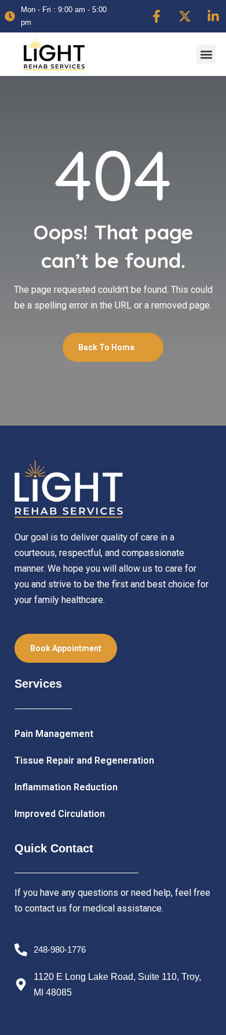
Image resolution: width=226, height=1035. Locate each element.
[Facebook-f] (156, 16)
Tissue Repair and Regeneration (84, 760)
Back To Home (107, 347)
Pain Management (53, 733)
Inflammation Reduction (66, 787)
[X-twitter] (185, 16)
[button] (206, 54)
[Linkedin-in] (213, 16)
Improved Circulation (59, 813)
